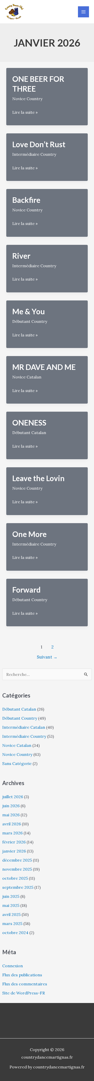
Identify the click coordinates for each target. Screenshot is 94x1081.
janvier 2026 (14, 851)
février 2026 (14, 841)
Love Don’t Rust (38, 144)
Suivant (47, 657)
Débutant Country (19, 718)
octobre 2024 (15, 932)
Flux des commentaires (24, 983)
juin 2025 (10, 896)
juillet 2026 (12, 796)
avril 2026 (11, 823)
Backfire (26, 199)
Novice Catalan (16, 745)
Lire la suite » (25, 112)
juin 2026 (11, 805)
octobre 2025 (15, 878)
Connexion (12, 965)
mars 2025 (12, 923)
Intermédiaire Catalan (23, 727)
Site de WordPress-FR (23, 992)
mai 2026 (11, 814)
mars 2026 (12, 832)
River (21, 255)
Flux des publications (22, 974)
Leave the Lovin (38, 478)
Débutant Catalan (19, 709)
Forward (26, 589)
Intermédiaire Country (24, 736)
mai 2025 (10, 905)
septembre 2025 (17, 887)
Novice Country (17, 754)
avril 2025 (11, 914)
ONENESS (29, 422)
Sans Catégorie (17, 763)
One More (29, 533)
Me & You (28, 311)
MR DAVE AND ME (44, 366)
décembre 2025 (17, 860)
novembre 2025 (17, 869)
